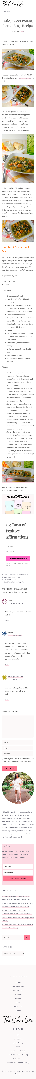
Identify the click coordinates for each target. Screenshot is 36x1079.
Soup (14, 574)
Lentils (9, 577)
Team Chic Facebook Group (18, 1055)
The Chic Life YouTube (18, 1051)
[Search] (27, 937)
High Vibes (18, 994)
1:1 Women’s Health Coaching (18, 1063)
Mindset (18, 1002)
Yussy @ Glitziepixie (15, 677)
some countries (25, 78)
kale (5, 577)
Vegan (19, 574)
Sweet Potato (16, 577)
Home (18, 1035)
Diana (22, 31)
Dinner (6, 574)
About (18, 1047)
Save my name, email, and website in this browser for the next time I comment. (19, 760)
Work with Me (18, 1059)
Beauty (18, 998)
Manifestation (18, 990)
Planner (18, 1010)
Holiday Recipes (18, 986)
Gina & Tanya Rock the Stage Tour (14, 582)
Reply (7, 620)
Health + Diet (18, 1006)
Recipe (11, 574)
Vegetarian (24, 574)
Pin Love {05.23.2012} (10, 579)
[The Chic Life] (12, 4)
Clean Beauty (18, 1043)
